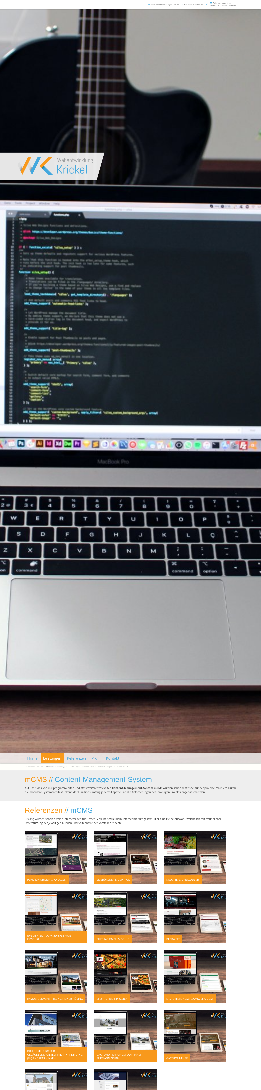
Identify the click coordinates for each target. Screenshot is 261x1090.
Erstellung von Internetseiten (82, 766)
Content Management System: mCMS (112, 766)
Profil (96, 758)
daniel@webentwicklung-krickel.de (164, 4)
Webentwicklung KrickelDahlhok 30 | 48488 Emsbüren (223, 4)
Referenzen (76, 758)
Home (32, 758)
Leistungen (52, 758)
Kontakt (112, 758)
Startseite (50, 766)
